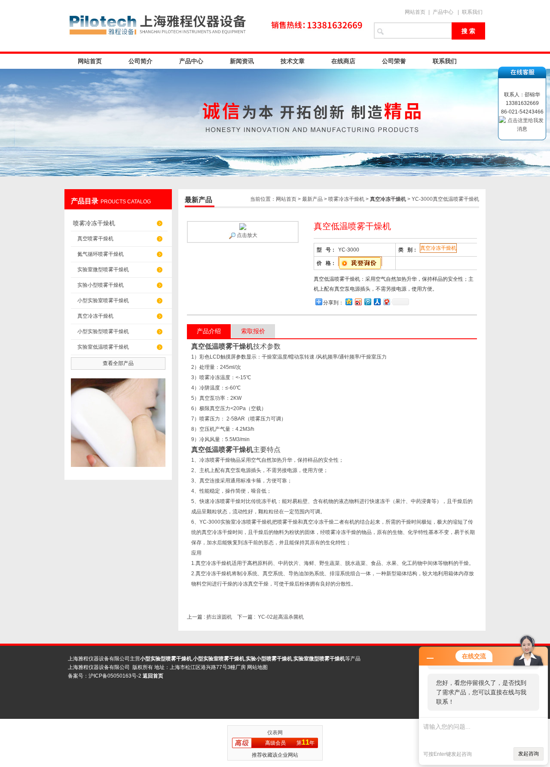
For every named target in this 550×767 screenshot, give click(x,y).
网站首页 (415, 12)
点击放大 (246, 235)
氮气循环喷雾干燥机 (100, 254)
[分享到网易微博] (386, 301)
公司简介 (140, 61)
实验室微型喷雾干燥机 (103, 270)
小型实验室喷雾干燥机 (103, 301)
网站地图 (257, 667)
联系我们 (472, 12)
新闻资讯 (242, 61)
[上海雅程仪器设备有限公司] (214, 26)
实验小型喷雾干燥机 (100, 285)
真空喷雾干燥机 (95, 239)
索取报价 (253, 331)
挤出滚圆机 (219, 617)
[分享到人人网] (377, 301)
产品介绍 (209, 331)
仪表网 (275, 733)
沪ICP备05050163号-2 (115, 676)
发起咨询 (528, 754)
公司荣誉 (394, 61)
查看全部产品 (118, 363)
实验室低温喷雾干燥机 (103, 347)
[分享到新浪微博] (358, 301)
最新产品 (312, 199)
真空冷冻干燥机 (95, 316)
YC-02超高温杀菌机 (281, 617)
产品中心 (443, 12)
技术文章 (293, 61)
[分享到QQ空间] (348, 301)
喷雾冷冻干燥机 (94, 223)
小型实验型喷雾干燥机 (103, 331)
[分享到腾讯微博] (367, 301)
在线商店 (343, 61)
